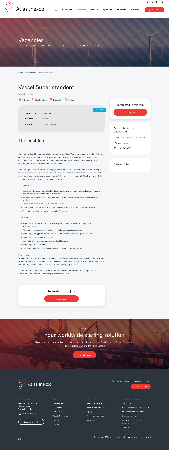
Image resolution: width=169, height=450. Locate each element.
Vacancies (57, 407)
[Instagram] (152, 2)
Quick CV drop (141, 386)
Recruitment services (96, 407)
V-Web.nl (146, 437)
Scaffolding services (95, 416)
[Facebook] (156, 2)
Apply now (61, 299)
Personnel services (95, 403)
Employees (57, 420)
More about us (84, 355)
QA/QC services (93, 412)
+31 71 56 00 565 (28, 413)
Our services (58, 403)
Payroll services (93, 420)
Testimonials (58, 424)
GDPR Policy (126, 427)
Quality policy (127, 403)
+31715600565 (124, 148)
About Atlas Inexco (60, 416)
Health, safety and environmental (135, 407)
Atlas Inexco (115, 437)
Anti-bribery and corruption (133, 412)
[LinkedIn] (148, 2)
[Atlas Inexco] (25, 9)
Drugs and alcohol (129, 416)
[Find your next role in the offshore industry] (162, 2)
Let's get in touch (31, 422)
